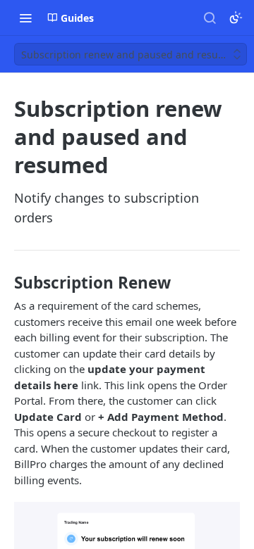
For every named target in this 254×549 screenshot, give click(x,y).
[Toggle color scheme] (235, 17)
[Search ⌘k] (209, 17)
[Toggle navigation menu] (25, 17)
